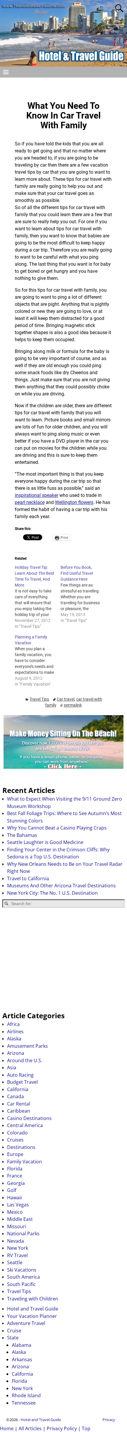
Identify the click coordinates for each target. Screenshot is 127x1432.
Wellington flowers (74, 502)
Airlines (15, 1031)
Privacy (108, 1419)
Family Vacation (24, 1161)
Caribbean (18, 1111)
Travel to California (28, 878)
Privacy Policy (62, 1428)
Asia (11, 1067)
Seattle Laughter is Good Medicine (45, 842)
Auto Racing (20, 1075)
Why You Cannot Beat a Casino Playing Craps (57, 828)
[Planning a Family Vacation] (38, 660)
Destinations (21, 1147)
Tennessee (24, 1403)
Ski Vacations (21, 1270)
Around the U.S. (24, 1060)
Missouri (16, 1226)
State (13, 1337)
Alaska (14, 1038)
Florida (14, 1168)
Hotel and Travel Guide (32, 1308)
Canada (15, 1096)
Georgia (16, 1183)
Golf (11, 1190)
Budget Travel (22, 1082)
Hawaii (14, 1197)
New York (17, 1248)
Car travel (65, 699)
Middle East (20, 1219)
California (17, 1089)
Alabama (21, 1345)
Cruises (15, 1140)
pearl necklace (30, 502)
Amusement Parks (27, 1046)
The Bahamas (22, 835)
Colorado (17, 1132)
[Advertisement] (63, 959)
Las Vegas (18, 1204)
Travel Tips (39, 699)
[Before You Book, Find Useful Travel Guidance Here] (83, 593)
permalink (73, 705)
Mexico (15, 1212)
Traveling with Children (32, 1298)
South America (23, 1277)
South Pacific (21, 1284)
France (14, 1175)
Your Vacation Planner (32, 1316)
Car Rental (18, 1104)
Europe (15, 1154)
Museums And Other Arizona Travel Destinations (61, 885)
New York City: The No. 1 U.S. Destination (52, 893)
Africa (13, 1024)
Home (7, 1428)
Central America (25, 1125)
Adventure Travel (26, 1323)
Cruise (14, 1330)
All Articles (30, 1428)
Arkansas (22, 1359)
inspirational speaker (36, 495)
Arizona (15, 1053)
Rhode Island (26, 1395)
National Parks (23, 1233)
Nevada (15, 1241)
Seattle (14, 1262)
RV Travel (17, 1255)
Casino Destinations (29, 1118)
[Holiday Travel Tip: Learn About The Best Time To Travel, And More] (38, 596)
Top (86, 1428)
